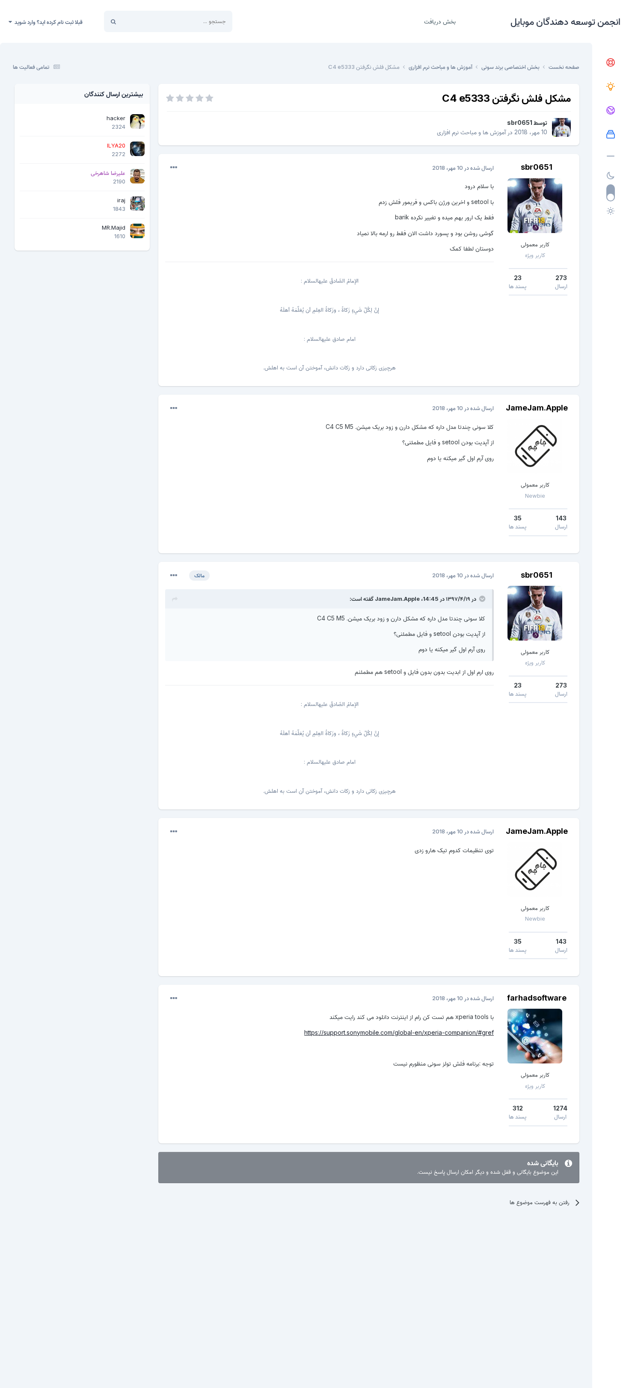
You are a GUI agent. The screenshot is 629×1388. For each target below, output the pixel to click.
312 (518, 1108)
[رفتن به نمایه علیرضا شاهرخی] (137, 176)
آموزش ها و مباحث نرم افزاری (471, 132)
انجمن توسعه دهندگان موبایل (565, 21)
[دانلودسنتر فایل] (610, 135)
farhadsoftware (537, 997)
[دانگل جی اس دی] (610, 111)
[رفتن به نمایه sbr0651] (561, 127)
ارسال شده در (463, 167)
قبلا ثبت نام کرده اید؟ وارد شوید (47, 21)
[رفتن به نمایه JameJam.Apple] (534, 446)
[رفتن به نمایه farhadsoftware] (534, 1036)
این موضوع (145, 21)
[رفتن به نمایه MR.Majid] (137, 231)
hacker (116, 118)
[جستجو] (113, 21)
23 (518, 277)
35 (518, 518)
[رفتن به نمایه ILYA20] (137, 149)
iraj (121, 200)
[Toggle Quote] (481, 598)
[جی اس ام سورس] (610, 87)
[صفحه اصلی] (610, 63)
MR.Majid (113, 227)
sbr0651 (519, 122)
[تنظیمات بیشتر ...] (173, 167)
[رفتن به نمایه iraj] (137, 203)
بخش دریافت (440, 21)
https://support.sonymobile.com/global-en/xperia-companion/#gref (399, 1032)
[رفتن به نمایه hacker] (137, 121)
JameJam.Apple (537, 407)
